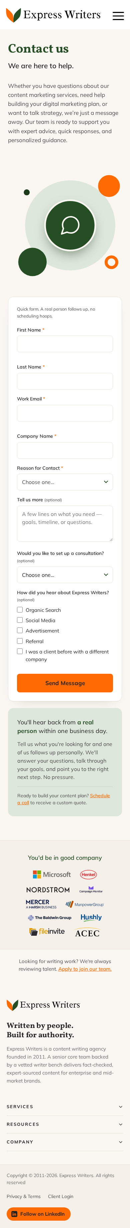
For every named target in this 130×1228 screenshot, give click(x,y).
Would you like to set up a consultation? (60, 556)
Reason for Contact (40, 468)
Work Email (31, 399)
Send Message (65, 682)
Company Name (36, 436)
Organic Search (43, 610)
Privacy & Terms (24, 1196)
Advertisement (42, 630)
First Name (30, 330)
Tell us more (39, 500)
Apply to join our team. (85, 969)
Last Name (31, 367)
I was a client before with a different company (67, 655)
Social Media (40, 620)
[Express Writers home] (44, 1005)
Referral (35, 641)
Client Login (60, 1196)
